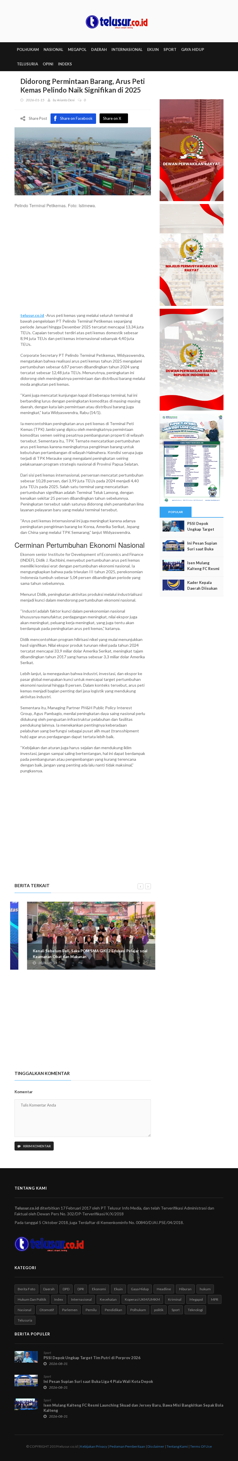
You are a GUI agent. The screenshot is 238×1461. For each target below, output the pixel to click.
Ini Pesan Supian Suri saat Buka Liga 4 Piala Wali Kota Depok (98, 1381)
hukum (205, 1289)
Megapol (196, 1299)
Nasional (24, 1310)
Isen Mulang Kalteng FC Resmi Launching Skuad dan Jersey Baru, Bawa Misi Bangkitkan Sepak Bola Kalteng (133, 1408)
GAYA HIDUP (192, 49)
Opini (48, 64)
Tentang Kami (177, 1446)
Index (58, 1299)
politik (158, 1310)
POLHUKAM (28, 49)
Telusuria (25, 1320)
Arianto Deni (66, 100)
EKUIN (153, 49)
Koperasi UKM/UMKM (142, 1299)
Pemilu (91, 1310)
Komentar (24, 1091)
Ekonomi (99, 1289)
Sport (176, 1310)
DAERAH (99, 49)
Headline (164, 1289)
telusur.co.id (32, 315)
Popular (175, 512)
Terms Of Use (201, 1446)
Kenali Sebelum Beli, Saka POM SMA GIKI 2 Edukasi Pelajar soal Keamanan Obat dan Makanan (77, 954)
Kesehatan (108, 1299)
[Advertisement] (83, 263)
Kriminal (174, 1299)
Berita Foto (26, 1289)
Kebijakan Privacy (93, 1446)
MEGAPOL (77, 49)
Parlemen (69, 1310)
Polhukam (138, 1310)
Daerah (49, 1289)
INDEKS (65, 64)
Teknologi (195, 1310)
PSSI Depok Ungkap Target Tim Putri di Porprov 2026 (92, 1357)
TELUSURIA (27, 64)
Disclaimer (155, 1446)
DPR (80, 1289)
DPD (66, 1289)
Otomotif (46, 1310)
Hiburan (185, 1289)
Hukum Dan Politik (32, 1299)
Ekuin (118, 1289)
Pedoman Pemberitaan (127, 1446)
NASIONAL (53, 49)
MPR (214, 1299)
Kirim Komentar (37, 1146)
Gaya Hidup (140, 1289)
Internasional (81, 1299)
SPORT (169, 49)
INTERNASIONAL (127, 49)
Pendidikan (113, 1310)
